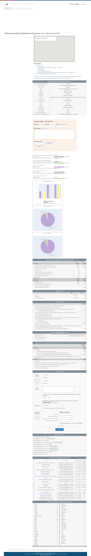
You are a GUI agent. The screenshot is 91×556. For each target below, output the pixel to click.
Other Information (41, 70)
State (76, 460)
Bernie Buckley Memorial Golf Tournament (40, 442)
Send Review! (59, 429)
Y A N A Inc (45, 467)
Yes (45, 397)
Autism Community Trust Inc (38, 448)
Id (33, 460)
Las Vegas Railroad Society (38, 444)
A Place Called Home (37, 440)
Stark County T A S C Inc (45, 466)
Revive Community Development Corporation (45, 499)
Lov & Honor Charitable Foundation (46, 493)
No (49, 397)
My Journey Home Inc (45, 492)
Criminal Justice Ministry (45, 464)
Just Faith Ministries (36, 438)
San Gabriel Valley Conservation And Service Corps (46, 462)
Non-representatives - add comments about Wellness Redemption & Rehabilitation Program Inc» (52, 78)
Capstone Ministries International (45, 495)
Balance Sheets (41, 68)
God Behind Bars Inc (45, 481)
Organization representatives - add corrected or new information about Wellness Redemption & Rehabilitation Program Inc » (58, 76)
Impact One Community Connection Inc (45, 487)
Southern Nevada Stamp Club (38, 446)
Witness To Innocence (45, 474)
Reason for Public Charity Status (44, 71)
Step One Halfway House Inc (46, 471)
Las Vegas (71, 88)
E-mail (62, 124)
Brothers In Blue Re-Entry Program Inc (45, 479)
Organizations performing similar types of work (46, 73)
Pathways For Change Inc (45, 473)
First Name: (36, 124)
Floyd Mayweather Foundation (38, 436)
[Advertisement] (45, 20)
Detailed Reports (40, 66)
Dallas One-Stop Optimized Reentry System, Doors (45, 469)
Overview (39, 64)
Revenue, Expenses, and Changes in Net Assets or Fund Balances (50, 67)
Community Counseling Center (38, 450)
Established (80, 460)
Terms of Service (61, 408)
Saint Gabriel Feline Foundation (38, 452)
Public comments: (40, 128)
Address (66, 460)
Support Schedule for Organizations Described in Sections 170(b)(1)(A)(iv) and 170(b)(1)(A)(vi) (56, 72)
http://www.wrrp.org (67, 90)
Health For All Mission (37, 454)
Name (46, 460)
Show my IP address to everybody (71, 423)
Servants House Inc (45, 484)
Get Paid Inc (46, 485)
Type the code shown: (38, 141)
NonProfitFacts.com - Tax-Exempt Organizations (22, 4)
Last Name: (47, 124)
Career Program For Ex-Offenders (45, 497)
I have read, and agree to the (54, 408)
